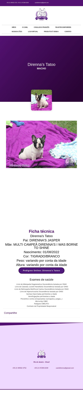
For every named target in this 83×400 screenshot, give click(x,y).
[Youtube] (78, 2)
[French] (78, 14)
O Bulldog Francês (41, 27)
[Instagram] (75, 2)
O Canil (25, 27)
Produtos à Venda (51, 31)
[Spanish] (80, 14)
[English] (76, 14)
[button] (6, 144)
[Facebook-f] (71, 2)
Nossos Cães (17, 31)
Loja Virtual (33, 31)
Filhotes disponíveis (63, 27)
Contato (68, 31)
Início (14, 27)
